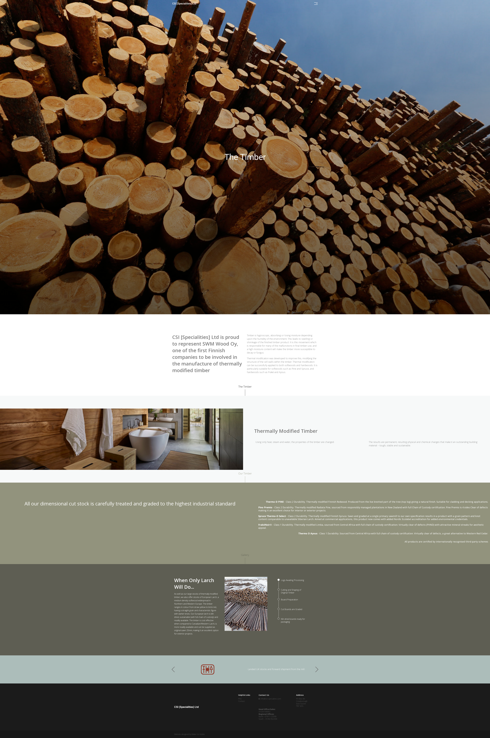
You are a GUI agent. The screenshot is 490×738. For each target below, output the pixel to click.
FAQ (240, 699)
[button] (316, 669)
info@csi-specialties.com (271, 699)
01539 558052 (264, 711)
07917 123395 (271, 716)
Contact (241, 701)
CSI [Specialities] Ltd (184, 3)
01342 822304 (271, 719)
